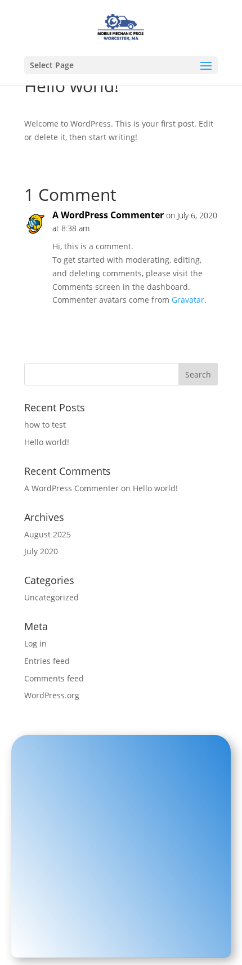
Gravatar (188, 299)
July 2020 (41, 551)
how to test (45, 424)
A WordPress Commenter (108, 215)
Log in (35, 643)
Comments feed (54, 678)
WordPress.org (51, 695)
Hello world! (46, 442)
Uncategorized (51, 597)
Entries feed (47, 661)
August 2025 (47, 534)
